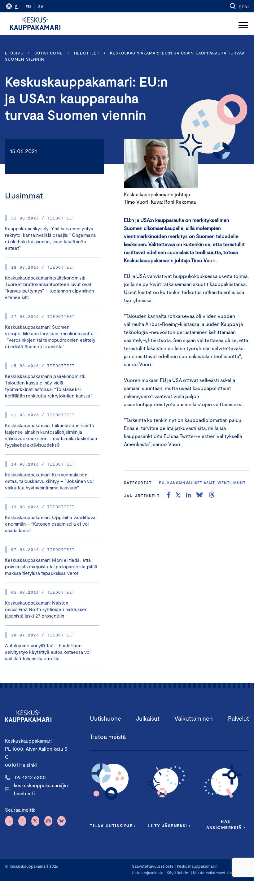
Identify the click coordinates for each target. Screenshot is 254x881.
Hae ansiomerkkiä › (225, 824)
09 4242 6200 (30, 777)
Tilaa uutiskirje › (113, 825)
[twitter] (178, 495)
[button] (239, 6)
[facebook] (168, 496)
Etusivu (14, 52)
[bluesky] (199, 496)
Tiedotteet (86, 52)
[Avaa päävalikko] (243, 23)
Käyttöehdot (178, 872)
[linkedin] (188, 495)
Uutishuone (48, 52)
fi (16, 6)
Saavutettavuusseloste (152, 866)
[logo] (35, 23)
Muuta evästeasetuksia (214, 872)
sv (40, 6)
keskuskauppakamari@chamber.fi (41, 789)
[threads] (211, 495)
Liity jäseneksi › (169, 825)
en (28, 6)
